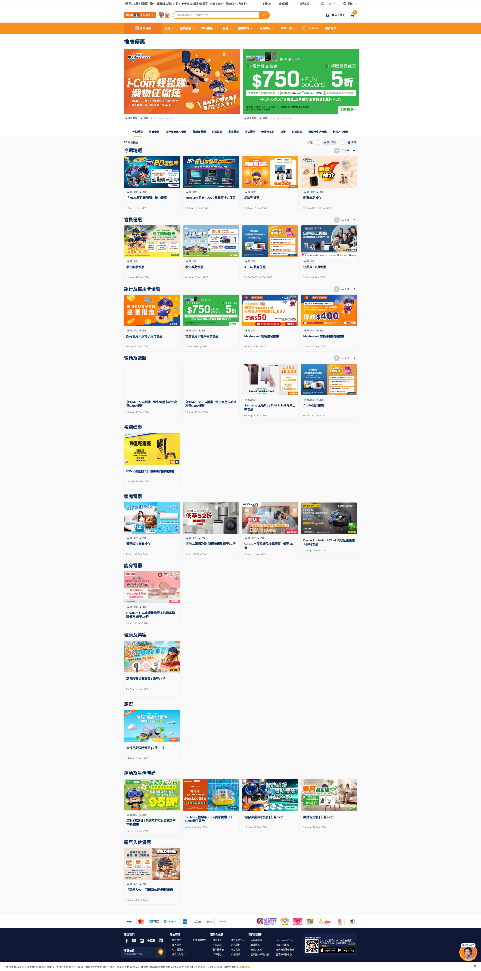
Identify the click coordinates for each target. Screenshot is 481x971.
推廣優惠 (185, 28)
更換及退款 (256, 949)
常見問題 (235, 944)
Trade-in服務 (282, 944)
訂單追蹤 (304, 3)
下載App (266, 3)
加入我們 (176, 944)
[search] (264, 15)
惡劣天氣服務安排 (285, 949)
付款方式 (217, 944)
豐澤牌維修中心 (284, 954)
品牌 (167, 28)
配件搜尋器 (218, 949)
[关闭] (475, 966)
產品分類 (145, 28)
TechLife (313, 28)
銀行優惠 (207, 28)
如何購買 (217, 939)
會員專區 (265, 28)
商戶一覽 (286, 28)
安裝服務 (255, 944)
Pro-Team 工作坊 (284, 939)
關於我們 (176, 939)
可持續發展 (177, 949)
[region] (240, 966)
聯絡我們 (235, 949)
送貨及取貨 (256, 939)
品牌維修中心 (238, 939)
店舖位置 (283, 3)
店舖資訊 (235, 954)
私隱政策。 (246, 967)
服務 (225, 28)
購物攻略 (244, 28)
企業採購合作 (199, 939)
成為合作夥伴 (179, 954)
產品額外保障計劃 (260, 954)
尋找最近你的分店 (133, 953)
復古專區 (330, 28)
